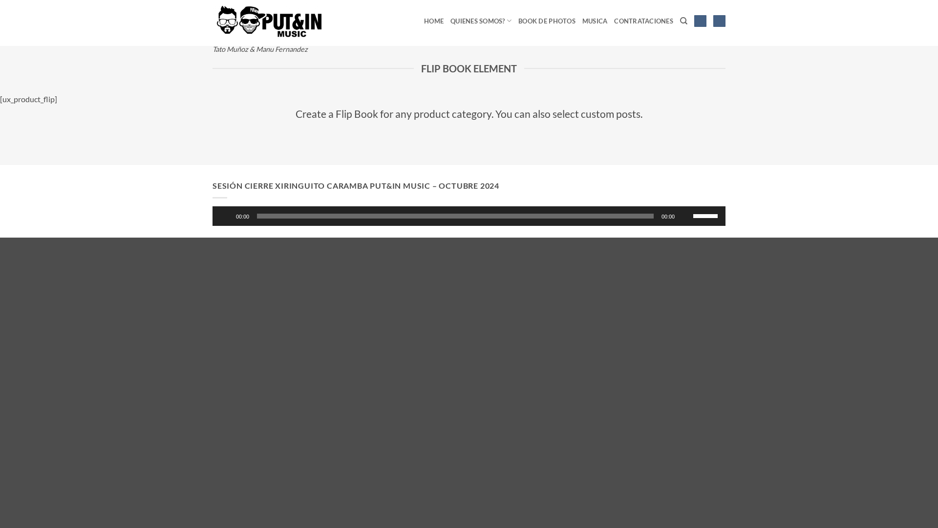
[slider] (707, 215)
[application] (469, 216)
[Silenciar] (686, 216)
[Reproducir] (226, 216)
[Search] (683, 21)
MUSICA (595, 21)
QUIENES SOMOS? (477, 21)
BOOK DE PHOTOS (547, 21)
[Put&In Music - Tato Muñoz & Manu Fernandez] (269, 20)
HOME (434, 21)
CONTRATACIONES (643, 21)
